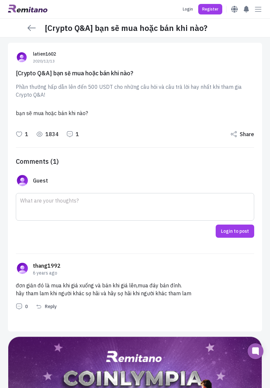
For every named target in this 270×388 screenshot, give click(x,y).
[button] (210, 9)
